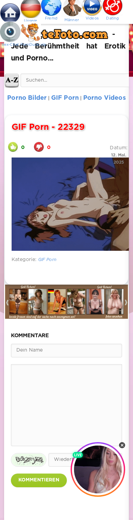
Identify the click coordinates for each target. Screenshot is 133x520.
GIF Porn (47, 260)
